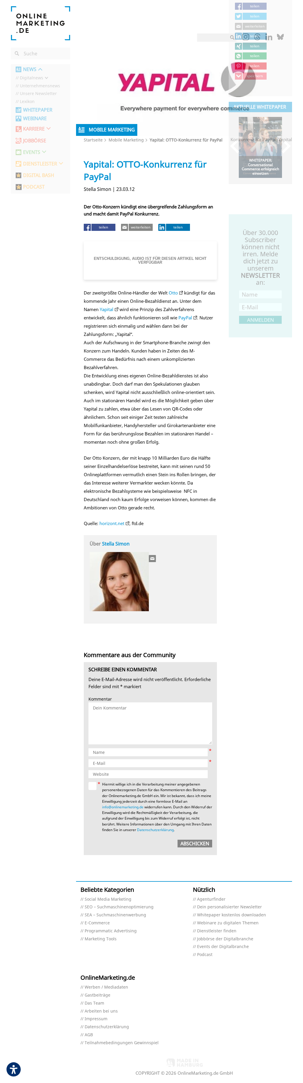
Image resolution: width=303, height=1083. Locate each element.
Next (283, 146)
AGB (89, 1034)
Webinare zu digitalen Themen (228, 923)
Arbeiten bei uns (101, 1011)
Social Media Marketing (108, 899)
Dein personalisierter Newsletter (229, 907)
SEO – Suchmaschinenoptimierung (119, 907)
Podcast (204, 954)
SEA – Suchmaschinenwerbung (115, 915)
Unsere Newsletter (38, 93)
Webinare (35, 118)
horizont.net (111, 523)
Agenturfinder (211, 899)
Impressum (96, 1018)
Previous (237, 146)
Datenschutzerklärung (155, 829)
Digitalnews (31, 78)
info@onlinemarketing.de (123, 807)
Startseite (93, 140)
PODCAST (34, 187)
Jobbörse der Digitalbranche (225, 939)
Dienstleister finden (216, 931)
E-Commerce (97, 923)
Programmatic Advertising (111, 931)
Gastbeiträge (97, 995)
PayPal (185, 318)
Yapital (106, 309)
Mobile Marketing (126, 140)
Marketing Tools (101, 939)
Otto (173, 293)
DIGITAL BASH (38, 175)
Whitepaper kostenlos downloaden (231, 915)
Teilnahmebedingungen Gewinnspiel (122, 1042)
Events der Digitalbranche (223, 946)
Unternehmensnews (40, 85)
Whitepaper (37, 110)
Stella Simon (116, 543)
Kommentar (100, 699)
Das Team (94, 1003)
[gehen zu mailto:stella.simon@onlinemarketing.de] (153, 558)
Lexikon (27, 101)
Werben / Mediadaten (106, 987)
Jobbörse (34, 141)
